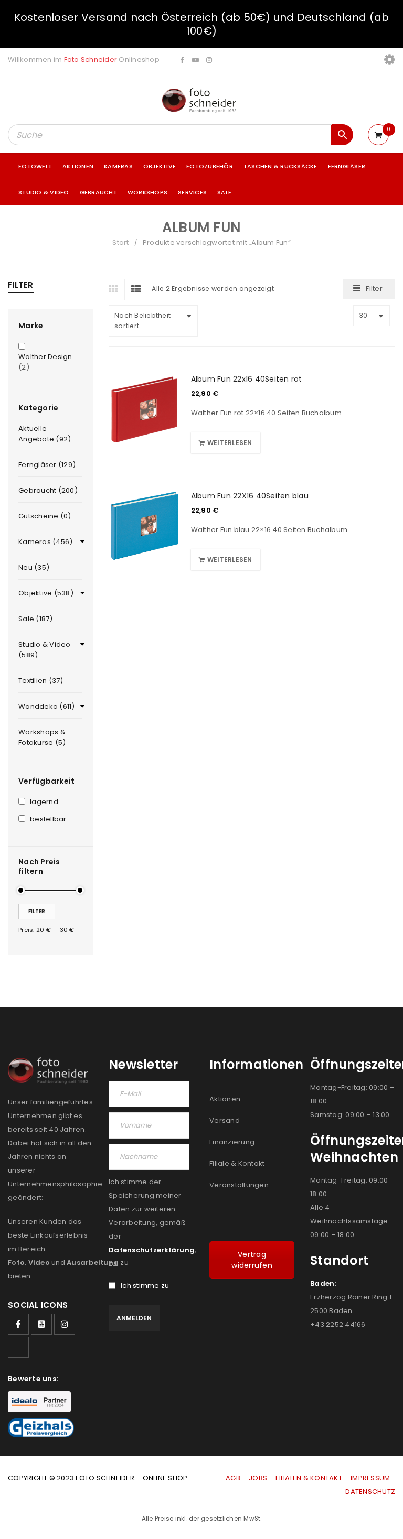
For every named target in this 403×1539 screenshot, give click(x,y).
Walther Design (45, 357)
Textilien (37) (40, 681)
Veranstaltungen (239, 1185)
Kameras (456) (45, 542)
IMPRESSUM (370, 1478)
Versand (224, 1120)
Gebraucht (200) (48, 490)
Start (120, 242)
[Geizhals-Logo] (41, 1427)
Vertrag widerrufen (251, 1260)
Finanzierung (231, 1142)
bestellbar (48, 819)
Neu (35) (33, 567)
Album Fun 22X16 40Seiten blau (250, 496)
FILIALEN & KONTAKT (308, 1478)
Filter (36, 911)
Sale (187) (35, 619)
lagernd (44, 802)
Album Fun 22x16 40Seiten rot (246, 379)
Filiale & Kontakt (236, 1163)
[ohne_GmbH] (50, 1071)
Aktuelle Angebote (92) (44, 434)
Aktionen (224, 1099)
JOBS (258, 1478)
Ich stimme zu (145, 1286)
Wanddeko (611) (46, 706)
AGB (234, 1478)
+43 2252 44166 (338, 1324)
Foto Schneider (91, 59)
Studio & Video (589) (44, 650)
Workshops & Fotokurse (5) (42, 737)
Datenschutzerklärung (152, 1250)
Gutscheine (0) (44, 516)
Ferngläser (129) (47, 465)
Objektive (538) (45, 593)
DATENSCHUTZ (370, 1492)
